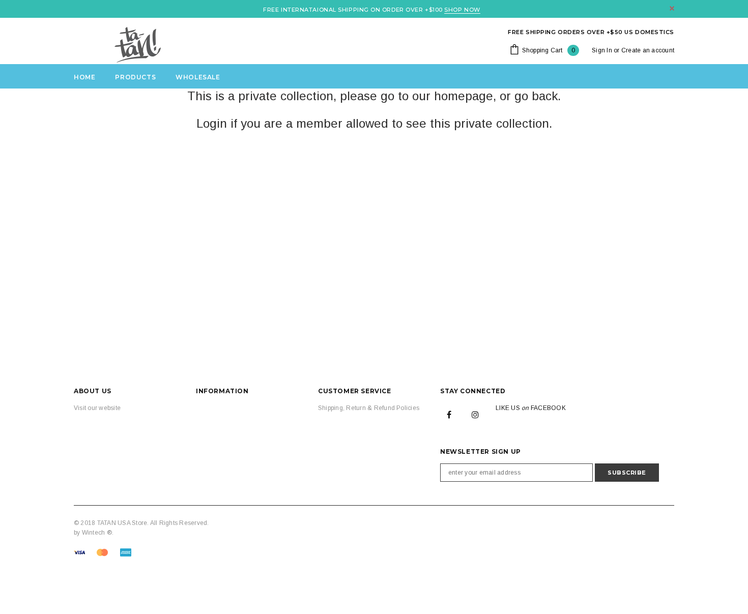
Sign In (602, 50)
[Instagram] (475, 414)
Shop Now (462, 9)
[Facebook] (449, 414)
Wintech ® (97, 532)
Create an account (647, 50)
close (672, 8)
